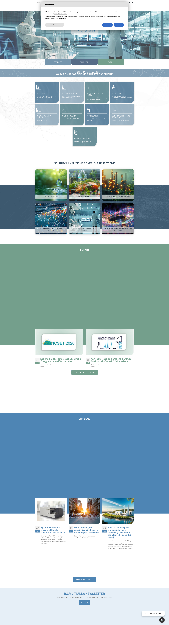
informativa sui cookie (60, 14)
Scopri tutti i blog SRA (84, 579)
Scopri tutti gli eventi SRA (84, 372)
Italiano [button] (38, 2)
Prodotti (58, 62)
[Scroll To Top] (3, 623)
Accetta (119, 25)
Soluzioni (84, 62)
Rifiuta (107, 25)
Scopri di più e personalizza (55, 25)
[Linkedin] (129, 2)
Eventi (111, 62)
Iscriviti (84, 602)
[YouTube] (132, 2)
